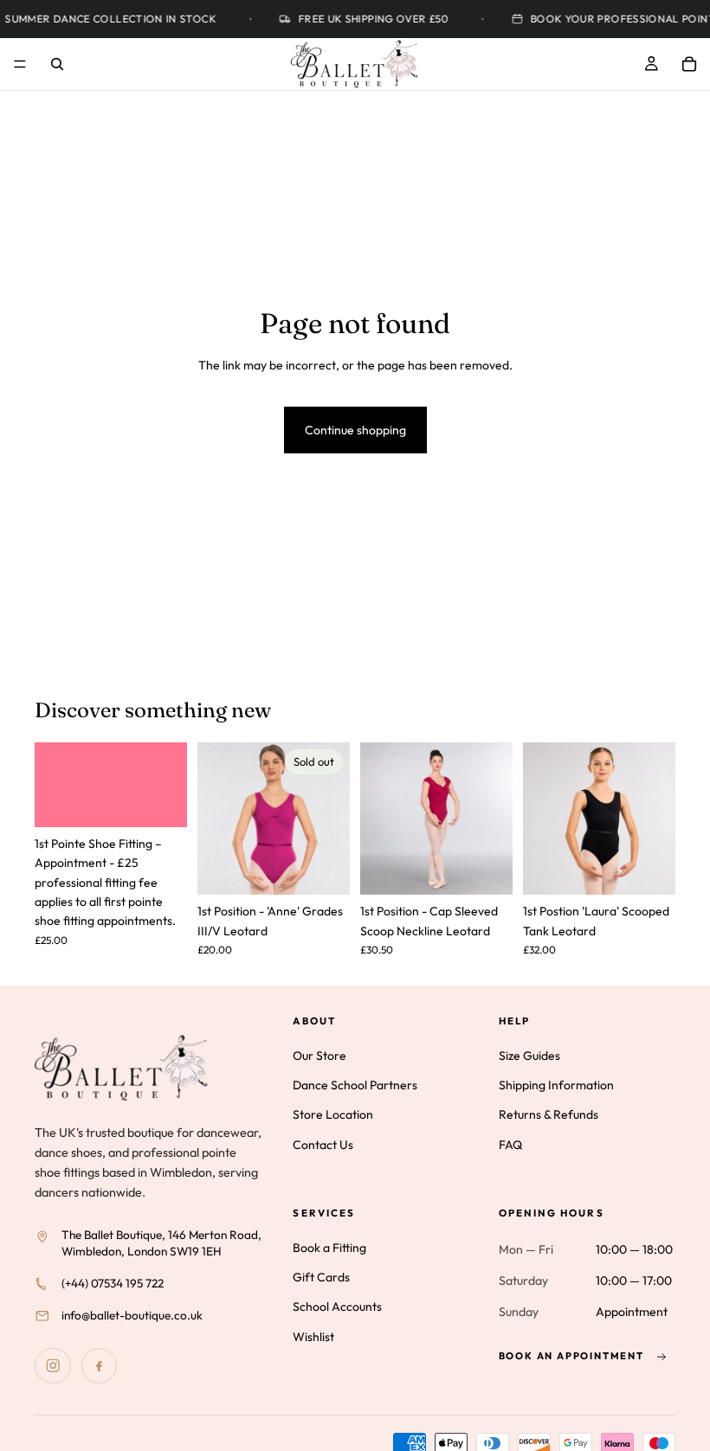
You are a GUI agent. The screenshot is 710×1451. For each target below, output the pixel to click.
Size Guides (529, 1055)
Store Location (333, 1115)
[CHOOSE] (485, 868)
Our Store (319, 1055)
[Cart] (689, 64)
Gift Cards (321, 1277)
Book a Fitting (329, 1247)
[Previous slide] (379, 818)
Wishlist (313, 1337)
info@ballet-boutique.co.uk (132, 1315)
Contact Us (323, 1144)
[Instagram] (53, 1366)
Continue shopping (355, 430)
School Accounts (337, 1307)
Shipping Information (556, 1085)
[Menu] (20, 64)
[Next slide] (493, 818)
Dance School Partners (355, 1085)
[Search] (57, 64)
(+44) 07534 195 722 (112, 1283)
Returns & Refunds (548, 1115)
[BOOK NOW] (160, 800)
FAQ (510, 1144)
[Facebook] (99, 1366)
